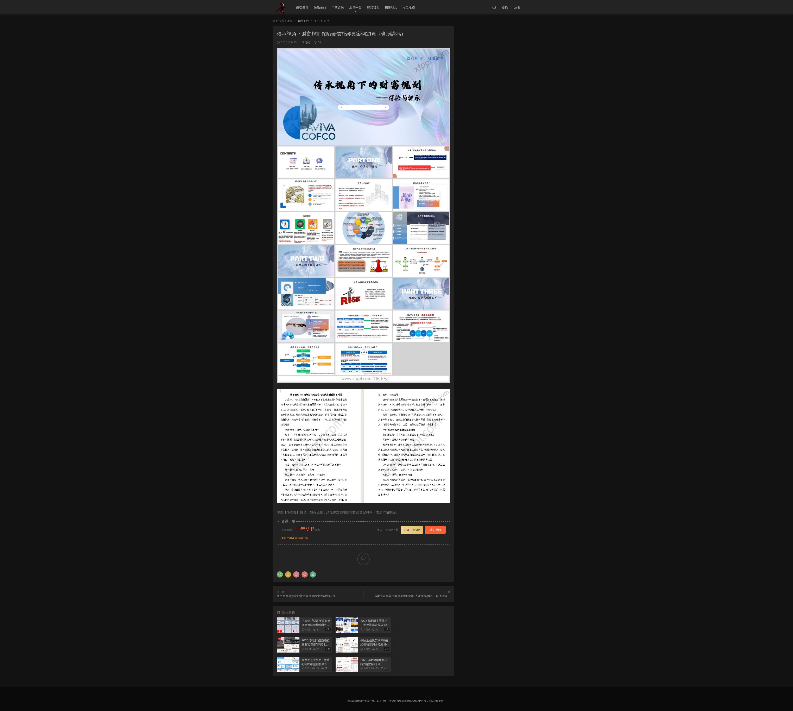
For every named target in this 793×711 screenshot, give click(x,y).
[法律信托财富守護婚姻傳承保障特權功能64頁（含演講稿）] (288, 625)
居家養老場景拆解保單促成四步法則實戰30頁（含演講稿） (412, 596)
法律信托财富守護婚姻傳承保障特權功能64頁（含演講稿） (316, 623)
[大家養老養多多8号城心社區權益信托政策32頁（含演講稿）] (288, 664)
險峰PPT (280, 7)
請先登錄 (435, 529)
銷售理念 (391, 7)
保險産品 (320, 7)
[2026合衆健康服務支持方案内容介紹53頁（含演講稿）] (347, 664)
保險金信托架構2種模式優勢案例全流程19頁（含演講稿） (374, 642)
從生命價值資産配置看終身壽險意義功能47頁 (306, 596)
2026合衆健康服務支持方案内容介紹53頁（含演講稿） (374, 662)
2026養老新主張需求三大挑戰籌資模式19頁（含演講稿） (374, 623)
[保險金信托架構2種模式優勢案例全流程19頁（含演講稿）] (347, 645)
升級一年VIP (412, 529)
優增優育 (302, 7)
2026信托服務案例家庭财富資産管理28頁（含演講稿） (315, 642)
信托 (307, 42)
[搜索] (494, 7)
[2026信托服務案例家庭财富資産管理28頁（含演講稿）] (288, 645)
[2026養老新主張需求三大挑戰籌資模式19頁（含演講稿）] (347, 625)
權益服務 (408, 7)
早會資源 (337, 7)
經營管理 (373, 7)
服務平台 (355, 7)
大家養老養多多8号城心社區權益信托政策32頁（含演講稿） (315, 662)
